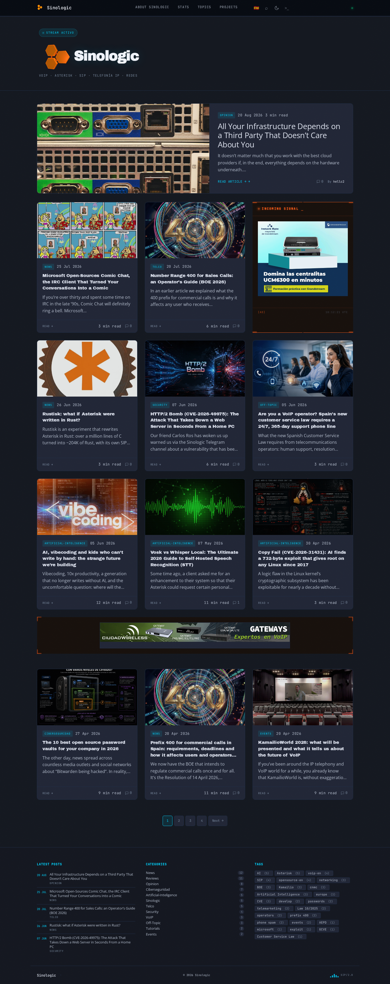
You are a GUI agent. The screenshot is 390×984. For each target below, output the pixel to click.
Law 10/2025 (311, 908)
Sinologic (194, 900)
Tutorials (194, 928)
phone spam (270, 922)
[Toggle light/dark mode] (276, 7)
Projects (229, 7)
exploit (300, 929)
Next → (217, 821)
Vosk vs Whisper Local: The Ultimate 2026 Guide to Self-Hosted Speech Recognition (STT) (194, 558)
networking (332, 880)
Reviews (194, 878)
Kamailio (290, 887)
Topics (204, 7)
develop (289, 901)
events (301, 922)
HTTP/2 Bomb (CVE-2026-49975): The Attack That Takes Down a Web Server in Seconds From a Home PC (194, 420)
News (48, 267)
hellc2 (338, 181)
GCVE (327, 929)
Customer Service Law (279, 936)
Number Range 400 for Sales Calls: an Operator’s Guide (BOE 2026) (191, 278)
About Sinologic (152, 7)
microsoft (269, 929)
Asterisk (288, 873)
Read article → (232, 181)
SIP (264, 880)
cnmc (318, 887)
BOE (264, 887)
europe (325, 894)
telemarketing (273, 908)
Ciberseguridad (58, 733)
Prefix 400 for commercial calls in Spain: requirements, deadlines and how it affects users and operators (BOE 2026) (192, 749)
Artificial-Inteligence (65, 543)
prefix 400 (303, 915)
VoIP (194, 917)
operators (269, 915)
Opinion (226, 115)
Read (46, 326)
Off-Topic (268, 405)
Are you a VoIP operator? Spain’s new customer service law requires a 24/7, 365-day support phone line (302, 420)
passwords (320, 901)
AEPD (327, 922)
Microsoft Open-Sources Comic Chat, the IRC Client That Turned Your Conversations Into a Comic (86, 282)
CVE (264, 901)
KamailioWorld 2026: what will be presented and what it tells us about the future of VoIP (301, 748)
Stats (183, 7)
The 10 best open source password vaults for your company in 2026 (83, 745)
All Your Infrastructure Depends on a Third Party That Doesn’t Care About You (279, 135)
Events (265, 733)
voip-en (318, 873)
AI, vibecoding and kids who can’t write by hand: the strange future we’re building (82, 558)
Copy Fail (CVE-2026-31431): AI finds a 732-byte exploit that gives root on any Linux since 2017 (302, 558)
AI (263, 873)
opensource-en (295, 880)
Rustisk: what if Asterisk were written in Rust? (78, 417)
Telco (157, 267)
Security (160, 405)
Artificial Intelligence (282, 894)
